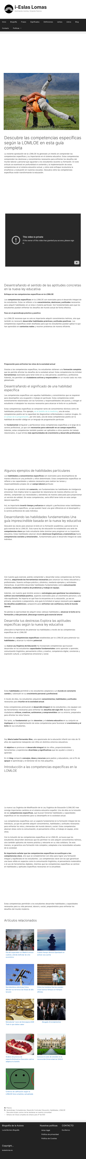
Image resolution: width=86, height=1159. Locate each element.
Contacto (5, 28)
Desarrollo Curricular (34, 1110)
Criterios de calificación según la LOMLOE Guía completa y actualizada (19, 1093)
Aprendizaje (11, 1110)
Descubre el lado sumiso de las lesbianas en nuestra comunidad (29, 1112)
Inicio (4, 22)
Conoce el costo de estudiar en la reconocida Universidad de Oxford (50, 1058)
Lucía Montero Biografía (10, 1130)
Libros (68, 22)
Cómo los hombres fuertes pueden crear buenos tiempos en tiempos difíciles (50, 989)
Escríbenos (66, 1130)
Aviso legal (45, 1130)
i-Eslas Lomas (31, 7)
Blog (77, 22)
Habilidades (54, 1110)
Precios (9, 1108)
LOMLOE (62, 1110)
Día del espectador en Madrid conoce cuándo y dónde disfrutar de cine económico (19, 954)
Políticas (16, 28)
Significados (34, 22)
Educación (45, 1110)
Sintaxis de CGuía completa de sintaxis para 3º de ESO (26, 1115)
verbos (59, 22)
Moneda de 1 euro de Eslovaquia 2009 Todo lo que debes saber (20, 1023)
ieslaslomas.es (7, 1150)
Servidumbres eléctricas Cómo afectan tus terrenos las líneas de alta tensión (19, 989)
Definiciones (48, 22)
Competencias (21, 1110)
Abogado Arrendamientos (51, 1022)
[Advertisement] (43, 56)
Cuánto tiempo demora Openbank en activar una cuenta (50, 953)
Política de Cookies (49, 1138)
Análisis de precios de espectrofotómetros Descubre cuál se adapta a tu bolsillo (20, 1059)
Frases (23, 22)
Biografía (13, 22)
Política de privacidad (50, 1134)
